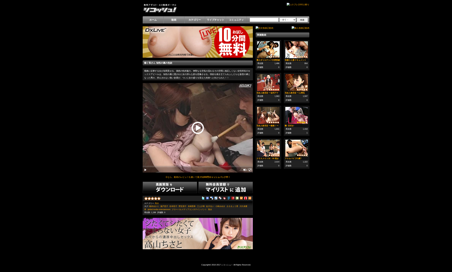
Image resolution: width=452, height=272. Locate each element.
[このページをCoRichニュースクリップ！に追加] (237, 198)
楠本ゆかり (154, 206)
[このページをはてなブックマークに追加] (207, 198)
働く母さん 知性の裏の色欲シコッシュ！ (160, 8)
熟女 (157, 203)
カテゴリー (195, 19)
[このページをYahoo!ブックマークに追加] (220, 198)
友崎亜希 (192, 206)
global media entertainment (159, 209)
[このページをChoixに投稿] (241, 198)
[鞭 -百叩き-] (296, 115)
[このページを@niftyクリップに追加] (228, 198)
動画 (173, 19)
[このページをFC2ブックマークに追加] (224, 198)
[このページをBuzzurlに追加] (232, 198)
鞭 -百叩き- (290, 126)
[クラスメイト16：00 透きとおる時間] (268, 148)
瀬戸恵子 (164, 206)
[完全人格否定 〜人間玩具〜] (296, 82)
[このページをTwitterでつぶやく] (203, 198)
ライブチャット (215, 19)
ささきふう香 (232, 206)
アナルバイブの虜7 (293, 158)
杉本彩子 (173, 206)
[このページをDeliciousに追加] (211, 198)
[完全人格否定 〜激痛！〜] (268, 115)
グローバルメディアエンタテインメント (189, 209)
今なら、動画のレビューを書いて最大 (197, 177)
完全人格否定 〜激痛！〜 (267, 126)
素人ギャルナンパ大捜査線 (268, 60)
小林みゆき (220, 206)
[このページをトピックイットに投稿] (249, 198)
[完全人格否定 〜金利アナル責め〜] (268, 82)
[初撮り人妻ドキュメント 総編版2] (296, 50)
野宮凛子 (182, 206)
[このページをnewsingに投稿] (245, 198)
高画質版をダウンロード (170, 187)
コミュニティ (236, 19)
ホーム (153, 19)
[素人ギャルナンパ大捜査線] (268, 50)
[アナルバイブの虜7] (296, 148)
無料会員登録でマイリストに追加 (225, 187)
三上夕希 (201, 206)
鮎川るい (210, 206)
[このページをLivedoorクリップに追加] (216, 198)
